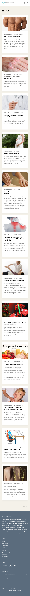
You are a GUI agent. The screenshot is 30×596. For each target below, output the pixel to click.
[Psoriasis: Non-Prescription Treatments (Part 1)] (15, 64)
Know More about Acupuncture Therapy (13, 192)
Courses (4, 549)
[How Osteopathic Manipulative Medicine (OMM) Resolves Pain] (15, 395)
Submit (26, 574)
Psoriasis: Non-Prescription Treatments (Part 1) (12, 77)
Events (3, 547)
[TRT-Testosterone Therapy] (15, 24)
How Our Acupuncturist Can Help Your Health (14, 116)
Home (3, 541)
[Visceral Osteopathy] (15, 473)
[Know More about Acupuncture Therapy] (15, 179)
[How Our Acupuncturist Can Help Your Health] (15, 102)
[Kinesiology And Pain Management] (15, 268)
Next (24, 506)
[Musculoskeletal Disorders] (15, 437)
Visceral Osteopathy (10, 486)
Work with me (5, 543)
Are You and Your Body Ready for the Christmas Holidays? (15, 323)
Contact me (4, 554)
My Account (4, 556)
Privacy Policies (12, 590)
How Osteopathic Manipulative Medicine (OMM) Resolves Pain (13, 408)
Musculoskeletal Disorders (12, 449)
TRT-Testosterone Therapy (12, 37)
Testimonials (5, 545)
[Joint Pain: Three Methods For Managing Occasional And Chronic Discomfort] (15, 224)
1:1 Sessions (4, 551)
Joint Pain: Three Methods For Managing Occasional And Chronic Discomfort (14, 238)
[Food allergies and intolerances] (15, 351)
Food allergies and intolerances (13, 364)
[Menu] (27, 3)
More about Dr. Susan (7, 552)
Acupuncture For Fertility (11, 153)
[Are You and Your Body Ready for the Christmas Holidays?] (15, 310)
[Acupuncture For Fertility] (15, 141)
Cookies (19, 590)
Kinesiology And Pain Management (14, 280)
